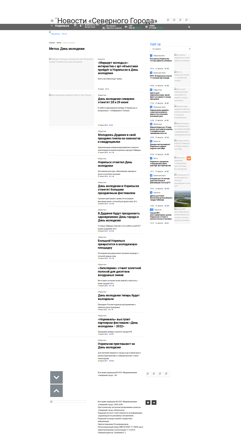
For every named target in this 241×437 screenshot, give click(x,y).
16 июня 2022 (103, 334)
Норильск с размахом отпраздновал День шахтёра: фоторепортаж (160, 164)
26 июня (101, 89)
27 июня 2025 (103, 125)
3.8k (112, 204)
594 (167, 189)
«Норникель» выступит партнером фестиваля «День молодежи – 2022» (118, 323)
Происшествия (160, 73)
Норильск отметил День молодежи (115, 163)
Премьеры (14, 32)
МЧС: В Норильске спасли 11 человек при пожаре (161, 77)
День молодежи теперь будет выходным (119, 297)
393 (167, 68)
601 (167, 223)
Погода (34, 47)
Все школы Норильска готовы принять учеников (161, 60)
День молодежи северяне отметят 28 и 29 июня (116, 100)
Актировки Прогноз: (114, 27)
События (14, 37)
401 (167, 103)
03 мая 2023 (102, 309)
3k (112, 125)
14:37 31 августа (156, 189)
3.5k (112, 231)
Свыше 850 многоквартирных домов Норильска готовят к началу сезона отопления (161, 216)
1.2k (111, 309)
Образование (37, 61)
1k (108, 89)
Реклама (34, 35)
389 (167, 154)
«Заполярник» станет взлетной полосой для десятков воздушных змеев (119, 271)
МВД (21, 61)
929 (112, 334)
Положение (15, 39)
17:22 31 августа (156, 103)
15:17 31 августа (156, 171)
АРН (26, 57)
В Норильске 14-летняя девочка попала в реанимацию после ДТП (160, 181)
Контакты (35, 37)
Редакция (35, 32)
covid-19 (20, 53)
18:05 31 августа (156, 86)
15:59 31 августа (156, 137)
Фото (156, 158)
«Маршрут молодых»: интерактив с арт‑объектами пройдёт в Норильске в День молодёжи (118, 68)
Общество (102, 95)
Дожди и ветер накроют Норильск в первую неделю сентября (160, 146)
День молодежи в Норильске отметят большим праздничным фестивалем (118, 189)
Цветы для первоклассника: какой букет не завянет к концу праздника (160, 96)
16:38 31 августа (156, 120)
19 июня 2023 (103, 286)
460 (167, 86)
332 (167, 137)
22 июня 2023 (103, 258)
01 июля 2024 (103, 152)
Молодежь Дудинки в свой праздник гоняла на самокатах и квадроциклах (119, 138)
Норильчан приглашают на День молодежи (116, 345)
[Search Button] (43, 77)
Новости (101, 59)
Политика (35, 40)
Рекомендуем (16, 34)
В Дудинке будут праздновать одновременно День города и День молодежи (119, 217)
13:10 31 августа (156, 223)
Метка (59, 43)
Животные (158, 124)
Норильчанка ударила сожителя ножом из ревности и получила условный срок (159, 113)
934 (112, 361)
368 (167, 206)
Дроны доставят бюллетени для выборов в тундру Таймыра (161, 198)
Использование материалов (37, 43)
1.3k (112, 152)
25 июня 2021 (103, 361)
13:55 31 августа (156, 206)
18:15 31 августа (156, 68)
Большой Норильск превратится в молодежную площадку (117, 244)
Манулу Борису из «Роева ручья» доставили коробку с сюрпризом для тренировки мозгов (161, 130)
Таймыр (36, 53)
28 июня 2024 (103, 204)
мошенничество (18, 65)
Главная (52, 43)
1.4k (112, 176)
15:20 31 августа (156, 154)
